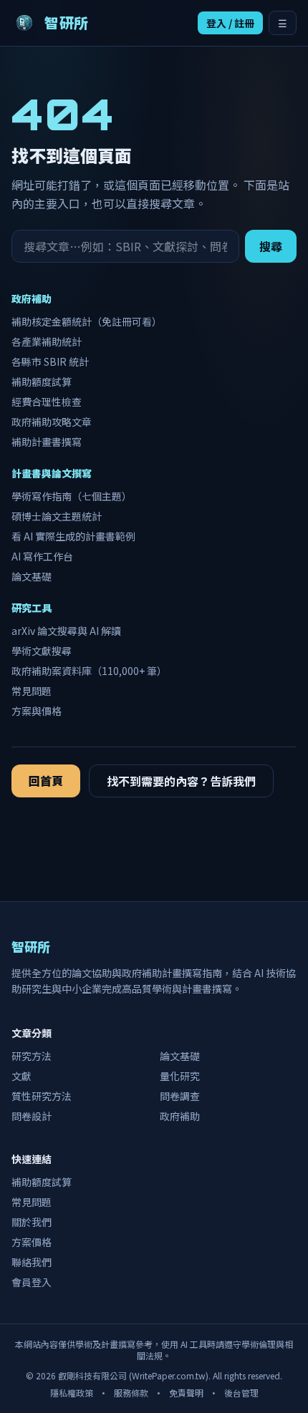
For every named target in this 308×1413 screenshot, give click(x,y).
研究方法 (31, 1056)
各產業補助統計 (46, 341)
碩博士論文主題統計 (56, 516)
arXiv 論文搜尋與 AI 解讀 (66, 630)
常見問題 (31, 691)
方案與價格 (36, 711)
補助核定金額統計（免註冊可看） (86, 321)
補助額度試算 (41, 381)
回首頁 (46, 780)
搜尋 (270, 246)
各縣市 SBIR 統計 (50, 361)
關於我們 (31, 1222)
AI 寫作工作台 (42, 556)
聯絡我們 (31, 1262)
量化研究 (180, 1076)
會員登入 (31, 1282)
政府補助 (180, 1116)
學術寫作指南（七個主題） (71, 496)
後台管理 (241, 1393)
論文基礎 (31, 576)
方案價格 (31, 1242)
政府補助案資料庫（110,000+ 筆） (89, 671)
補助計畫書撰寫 (46, 441)
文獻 (21, 1076)
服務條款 (131, 1393)
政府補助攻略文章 (51, 421)
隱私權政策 (71, 1393)
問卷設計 (31, 1116)
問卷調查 (180, 1096)
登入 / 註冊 (230, 23)
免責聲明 (186, 1393)
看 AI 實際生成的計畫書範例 (73, 536)
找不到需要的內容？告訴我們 (181, 781)
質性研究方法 (41, 1096)
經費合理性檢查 (46, 401)
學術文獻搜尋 (41, 651)
